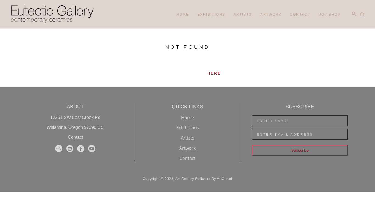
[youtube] (91, 148)
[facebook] (80, 148)
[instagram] (69, 148)
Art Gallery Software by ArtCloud (203, 179)
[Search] (354, 14)
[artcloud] (58, 148)
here (214, 73)
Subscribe (300, 150)
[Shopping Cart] (362, 14)
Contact (75, 137)
